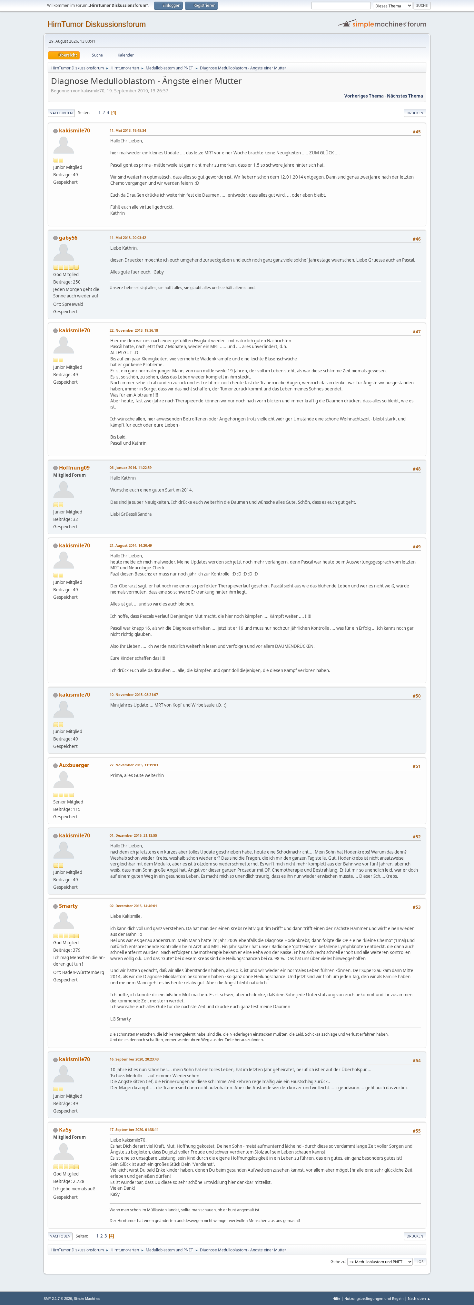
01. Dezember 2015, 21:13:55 (133, 835)
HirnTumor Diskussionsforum (96, 24)
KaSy (65, 1129)
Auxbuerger (74, 765)
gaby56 (68, 237)
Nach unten (61, 112)
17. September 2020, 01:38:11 (134, 1129)
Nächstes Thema (405, 96)
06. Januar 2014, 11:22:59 (131, 467)
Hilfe (336, 1298)
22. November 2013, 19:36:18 (134, 330)
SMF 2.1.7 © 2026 (58, 1298)
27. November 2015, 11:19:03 (134, 764)
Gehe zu (338, 1261)
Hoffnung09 (74, 467)
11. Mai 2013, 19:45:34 (128, 130)
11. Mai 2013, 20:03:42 (128, 237)
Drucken (415, 112)
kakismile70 (74, 130)
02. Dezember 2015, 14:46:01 (133, 905)
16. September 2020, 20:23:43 (134, 1059)
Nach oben (60, 1236)
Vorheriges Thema (364, 96)
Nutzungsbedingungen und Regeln (374, 1298)
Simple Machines (87, 1298)
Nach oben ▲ (419, 1298)
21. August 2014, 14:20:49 (131, 545)
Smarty (68, 905)
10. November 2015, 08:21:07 (134, 694)
